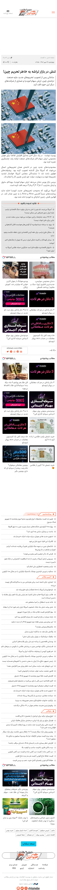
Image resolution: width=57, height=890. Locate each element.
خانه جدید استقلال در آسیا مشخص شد (39, 602)
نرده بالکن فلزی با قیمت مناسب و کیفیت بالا (37, 747)
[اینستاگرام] (26, 888)
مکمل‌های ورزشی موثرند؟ (44, 626)
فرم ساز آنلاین (33, 830)
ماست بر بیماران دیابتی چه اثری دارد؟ (40, 531)
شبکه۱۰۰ (45, 864)
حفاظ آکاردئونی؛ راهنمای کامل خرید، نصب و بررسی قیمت (33, 760)
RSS (14, 868)
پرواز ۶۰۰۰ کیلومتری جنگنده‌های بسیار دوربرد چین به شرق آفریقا (30, 526)
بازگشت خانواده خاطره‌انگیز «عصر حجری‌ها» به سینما (34, 700)
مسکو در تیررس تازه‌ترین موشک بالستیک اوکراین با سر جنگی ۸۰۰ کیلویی (27, 571)
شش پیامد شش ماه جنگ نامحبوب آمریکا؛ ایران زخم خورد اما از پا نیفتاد (28, 607)
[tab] (48, 514)
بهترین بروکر (40, 835)
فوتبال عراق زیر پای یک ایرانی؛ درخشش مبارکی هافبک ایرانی (32, 720)
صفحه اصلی (50, 57)
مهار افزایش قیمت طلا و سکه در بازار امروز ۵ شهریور (35, 612)
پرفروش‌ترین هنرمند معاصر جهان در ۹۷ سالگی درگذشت (33, 705)
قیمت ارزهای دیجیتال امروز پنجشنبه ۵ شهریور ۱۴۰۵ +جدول (32, 685)
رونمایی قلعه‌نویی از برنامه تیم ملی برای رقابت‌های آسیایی (32, 641)
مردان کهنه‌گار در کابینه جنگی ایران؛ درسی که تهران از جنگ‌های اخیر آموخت (29, 241)
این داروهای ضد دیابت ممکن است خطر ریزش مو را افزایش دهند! (30, 666)
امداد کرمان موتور (21, 830)
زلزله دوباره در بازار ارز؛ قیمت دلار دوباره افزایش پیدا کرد (34, 616)
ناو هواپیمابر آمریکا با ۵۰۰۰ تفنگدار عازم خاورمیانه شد (34, 589)
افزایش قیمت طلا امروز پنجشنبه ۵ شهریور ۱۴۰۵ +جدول (33, 675)
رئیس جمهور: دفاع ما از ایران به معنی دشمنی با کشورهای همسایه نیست (27, 661)
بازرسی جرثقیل (44, 830)
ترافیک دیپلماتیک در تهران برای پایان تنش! (38, 636)
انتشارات (31, 868)
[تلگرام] (18, 888)
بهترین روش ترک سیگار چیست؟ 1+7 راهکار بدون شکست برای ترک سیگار (28, 731)
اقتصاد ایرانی (50, 835)
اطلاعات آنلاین (28, 12)
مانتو (53, 830)
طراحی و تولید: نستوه (26, 884)
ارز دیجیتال (30, 835)
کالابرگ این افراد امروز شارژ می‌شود (41, 541)
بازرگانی (48, 711)
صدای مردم (13, 864)
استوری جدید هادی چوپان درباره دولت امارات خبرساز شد (33, 536)
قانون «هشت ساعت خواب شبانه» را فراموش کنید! (35, 671)
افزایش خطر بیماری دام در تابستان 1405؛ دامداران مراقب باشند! (30, 743)
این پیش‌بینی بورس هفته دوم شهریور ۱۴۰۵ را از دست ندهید (32, 621)
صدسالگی (34, 864)
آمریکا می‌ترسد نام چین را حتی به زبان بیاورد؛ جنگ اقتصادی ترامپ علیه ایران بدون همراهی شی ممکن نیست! (29, 211)
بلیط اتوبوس (20, 835)
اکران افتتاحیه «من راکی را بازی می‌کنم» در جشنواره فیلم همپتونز (30, 680)
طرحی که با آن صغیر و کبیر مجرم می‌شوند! (38, 553)
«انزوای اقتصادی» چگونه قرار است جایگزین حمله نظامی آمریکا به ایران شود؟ (30, 249)
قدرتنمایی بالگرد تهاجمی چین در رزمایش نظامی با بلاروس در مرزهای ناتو (27, 646)
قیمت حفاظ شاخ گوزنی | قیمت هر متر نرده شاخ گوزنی (34, 756)
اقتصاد (42, 57)
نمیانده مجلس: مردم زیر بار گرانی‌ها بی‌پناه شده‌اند (35, 695)
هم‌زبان (24, 864)
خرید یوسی (9, 830)
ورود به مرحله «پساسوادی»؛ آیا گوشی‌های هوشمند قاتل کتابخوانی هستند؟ (29, 226)
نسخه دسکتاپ (29, 843)
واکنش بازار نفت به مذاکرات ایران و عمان (39, 631)
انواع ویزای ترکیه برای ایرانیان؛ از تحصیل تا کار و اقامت (34, 716)
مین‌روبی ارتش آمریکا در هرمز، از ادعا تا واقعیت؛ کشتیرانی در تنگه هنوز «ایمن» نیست (30, 560)
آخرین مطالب (46, 577)
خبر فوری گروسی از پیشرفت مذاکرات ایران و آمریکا (36, 651)
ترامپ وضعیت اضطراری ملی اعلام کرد (40, 566)
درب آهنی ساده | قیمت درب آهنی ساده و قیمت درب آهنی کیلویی (30, 751)
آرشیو (22, 868)
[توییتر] (22, 888)
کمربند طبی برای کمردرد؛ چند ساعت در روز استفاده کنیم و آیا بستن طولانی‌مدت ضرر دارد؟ (31, 726)
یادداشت (41, 868)
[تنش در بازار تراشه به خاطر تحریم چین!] (28, 105)
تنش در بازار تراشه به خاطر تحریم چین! (29, 71)
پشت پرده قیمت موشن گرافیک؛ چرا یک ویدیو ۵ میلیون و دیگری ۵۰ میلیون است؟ (31, 737)
